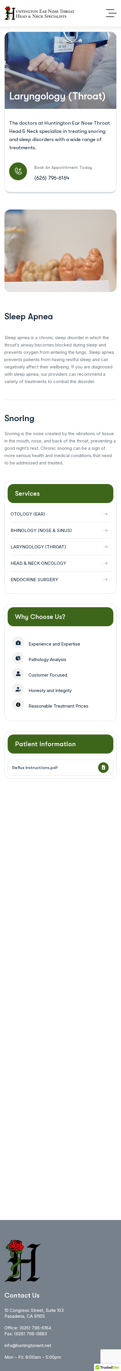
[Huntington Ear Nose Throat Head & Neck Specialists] (39, 13)
